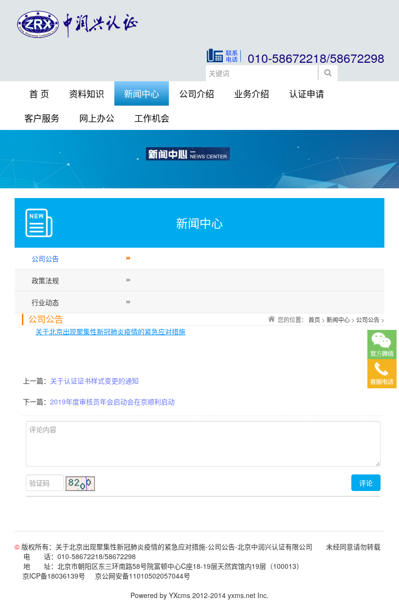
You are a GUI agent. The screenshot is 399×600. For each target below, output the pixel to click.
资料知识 (86, 93)
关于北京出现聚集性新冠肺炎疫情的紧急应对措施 (110, 331)
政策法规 (45, 280)
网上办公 (96, 117)
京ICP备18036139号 (53, 576)
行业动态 (45, 302)
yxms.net (241, 595)
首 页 (39, 93)
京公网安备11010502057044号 (142, 576)
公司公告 (45, 258)
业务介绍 (251, 93)
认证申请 (306, 93)
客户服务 (41, 117)
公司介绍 (196, 93)
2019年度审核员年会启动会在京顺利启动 (112, 401)
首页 (314, 319)
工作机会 (151, 117)
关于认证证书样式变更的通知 (94, 380)
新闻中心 (141, 93)
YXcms (179, 595)
